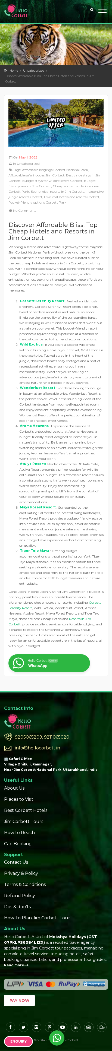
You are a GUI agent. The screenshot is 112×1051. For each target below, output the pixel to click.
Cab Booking (18, 843)
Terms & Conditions (25, 884)
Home (14, 70)
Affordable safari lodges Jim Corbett (36, 175)
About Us (14, 788)
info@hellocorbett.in (37, 748)
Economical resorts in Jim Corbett (57, 191)
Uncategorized (33, 70)
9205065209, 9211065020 (42, 737)
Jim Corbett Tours (23, 821)
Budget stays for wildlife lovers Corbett (52, 181)
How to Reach (19, 832)
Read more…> (16, 965)
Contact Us (16, 862)
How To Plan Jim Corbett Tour (37, 917)
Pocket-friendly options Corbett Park (37, 202)
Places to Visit (18, 799)
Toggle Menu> (102, 11)
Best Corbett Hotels (25, 810)
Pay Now (19, 1000)
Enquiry (18, 1041)
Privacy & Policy (21, 873)
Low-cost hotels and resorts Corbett (71, 197)
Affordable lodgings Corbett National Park (55, 170)
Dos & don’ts (17, 906)
